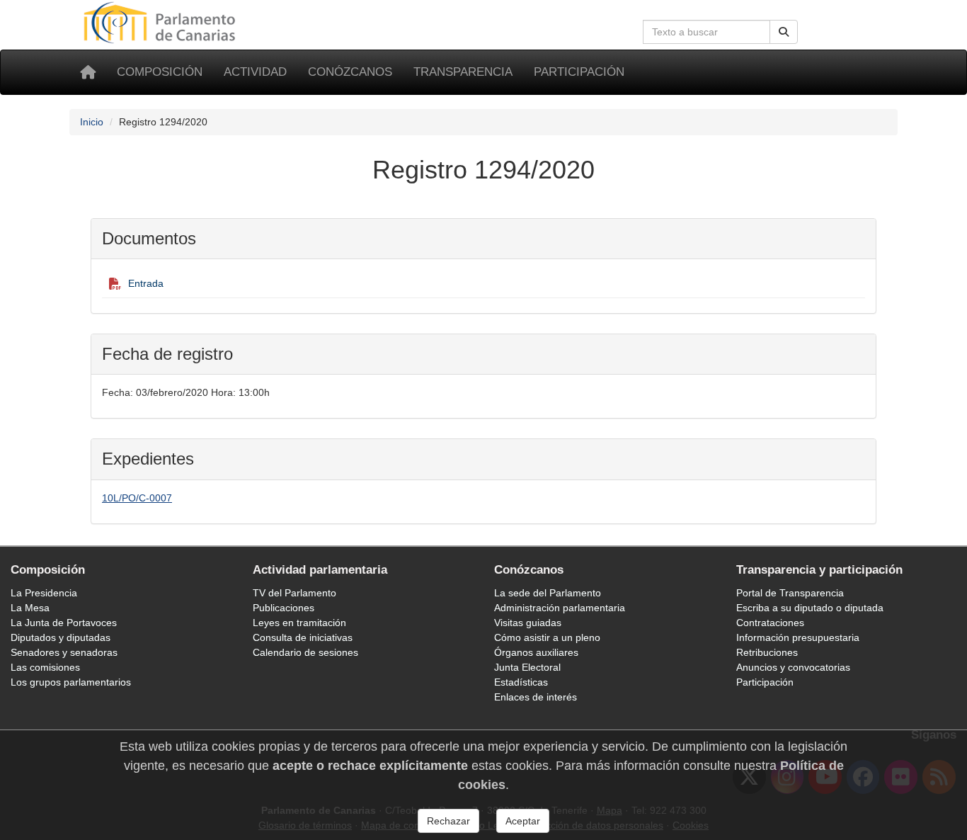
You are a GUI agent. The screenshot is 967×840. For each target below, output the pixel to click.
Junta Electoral (527, 667)
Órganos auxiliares (536, 652)
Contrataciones (770, 622)
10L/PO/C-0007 (137, 498)
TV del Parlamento (294, 592)
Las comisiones (45, 667)
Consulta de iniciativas (303, 637)
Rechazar (448, 821)
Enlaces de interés (535, 697)
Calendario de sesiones (305, 652)
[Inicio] (87, 72)
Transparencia (463, 72)
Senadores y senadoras (64, 652)
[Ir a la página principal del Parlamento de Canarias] (161, 22)
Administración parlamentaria (559, 607)
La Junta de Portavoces (64, 622)
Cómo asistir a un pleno (547, 637)
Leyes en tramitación (299, 622)
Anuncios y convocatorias (793, 667)
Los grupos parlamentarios (71, 682)
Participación (579, 72)
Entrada (146, 283)
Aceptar (522, 821)
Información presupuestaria (797, 637)
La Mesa (30, 607)
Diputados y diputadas (60, 637)
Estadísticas (521, 682)
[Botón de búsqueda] (783, 32)
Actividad (255, 72)
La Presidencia (44, 592)
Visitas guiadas (527, 622)
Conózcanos (350, 72)
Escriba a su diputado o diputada (809, 607)
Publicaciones (283, 607)
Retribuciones (767, 652)
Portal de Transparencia (790, 592)
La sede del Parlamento (547, 592)
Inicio (91, 121)
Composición (159, 72)
